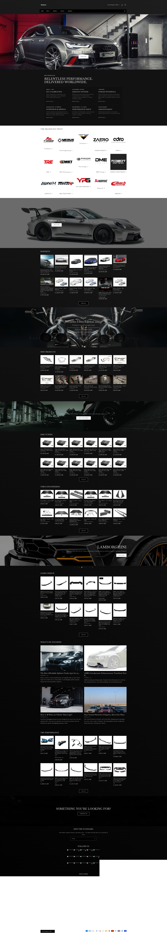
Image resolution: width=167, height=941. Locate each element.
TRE (47, 172)
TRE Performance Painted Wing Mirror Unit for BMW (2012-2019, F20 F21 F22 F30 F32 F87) (46, 748)
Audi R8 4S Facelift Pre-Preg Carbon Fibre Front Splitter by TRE (47, 779)
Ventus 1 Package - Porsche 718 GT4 (76, 289)
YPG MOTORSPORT (82, 186)
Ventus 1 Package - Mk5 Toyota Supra (118, 289)
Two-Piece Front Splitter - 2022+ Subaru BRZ (90, 501)
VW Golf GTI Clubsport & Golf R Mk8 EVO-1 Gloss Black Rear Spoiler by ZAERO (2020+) (61, 593)
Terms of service (68, 936)
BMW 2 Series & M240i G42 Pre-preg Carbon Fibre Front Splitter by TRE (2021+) (61, 780)
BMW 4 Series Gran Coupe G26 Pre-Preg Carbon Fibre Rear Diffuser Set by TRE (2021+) (105, 775)
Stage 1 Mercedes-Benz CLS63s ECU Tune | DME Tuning (61, 470)
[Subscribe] (94, 838)
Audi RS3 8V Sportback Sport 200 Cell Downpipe (75, 366)
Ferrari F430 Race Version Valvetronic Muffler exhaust (105, 386)
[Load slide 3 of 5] (82, 567)
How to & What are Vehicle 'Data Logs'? (56, 715)
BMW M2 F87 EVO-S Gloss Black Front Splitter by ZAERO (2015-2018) (119, 620)
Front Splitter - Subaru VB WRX (90, 519)
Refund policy (54, 936)
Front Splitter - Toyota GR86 (47, 500)
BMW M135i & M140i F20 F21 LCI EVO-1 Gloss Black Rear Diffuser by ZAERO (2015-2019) (76, 593)
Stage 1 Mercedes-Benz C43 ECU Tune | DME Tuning (90, 449)
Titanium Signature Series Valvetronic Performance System (83, 333)
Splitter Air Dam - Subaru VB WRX (119, 519)
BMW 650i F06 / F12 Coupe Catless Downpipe (105, 366)
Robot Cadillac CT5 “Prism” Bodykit (76, 270)
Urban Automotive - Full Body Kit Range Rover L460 (46, 270)
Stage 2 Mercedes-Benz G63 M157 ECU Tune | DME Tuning (119, 470)
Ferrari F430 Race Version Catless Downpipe (75, 386)
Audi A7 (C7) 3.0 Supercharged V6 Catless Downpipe (60, 367)
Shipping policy (75, 936)
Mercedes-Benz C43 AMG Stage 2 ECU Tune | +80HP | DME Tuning (105, 450)
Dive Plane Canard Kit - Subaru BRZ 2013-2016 (118, 501)
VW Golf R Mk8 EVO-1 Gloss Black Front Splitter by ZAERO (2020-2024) (76, 620)
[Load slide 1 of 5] (77, 567)
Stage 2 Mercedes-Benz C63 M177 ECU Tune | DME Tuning (119, 450)
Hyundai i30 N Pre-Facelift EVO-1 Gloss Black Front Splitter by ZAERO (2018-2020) (105, 623)
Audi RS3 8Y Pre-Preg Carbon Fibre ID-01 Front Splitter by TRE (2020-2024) (119, 752)
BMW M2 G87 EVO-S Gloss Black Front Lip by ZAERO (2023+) (46, 593)
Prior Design (83, 166)
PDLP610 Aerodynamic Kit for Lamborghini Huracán (119, 265)
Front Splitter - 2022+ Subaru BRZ (105, 501)
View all (83, 303)
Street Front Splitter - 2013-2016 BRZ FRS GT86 (61, 519)
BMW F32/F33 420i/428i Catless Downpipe (118, 366)
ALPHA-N (47, 193)
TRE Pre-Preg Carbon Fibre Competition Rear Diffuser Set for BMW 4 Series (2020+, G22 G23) (119, 780)
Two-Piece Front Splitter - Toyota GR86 (61, 501)
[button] (125, 4)
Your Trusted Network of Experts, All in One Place (104, 715)
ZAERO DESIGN (100, 150)
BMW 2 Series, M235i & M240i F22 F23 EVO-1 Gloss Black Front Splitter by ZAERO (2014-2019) (105, 593)
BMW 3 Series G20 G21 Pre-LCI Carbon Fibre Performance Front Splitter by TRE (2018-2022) (90, 748)
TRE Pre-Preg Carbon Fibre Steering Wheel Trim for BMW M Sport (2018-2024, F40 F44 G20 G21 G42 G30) (76, 752)
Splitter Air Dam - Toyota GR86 (75, 501)
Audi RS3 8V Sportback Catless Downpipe (89, 366)
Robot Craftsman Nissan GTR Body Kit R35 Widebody (104, 267)
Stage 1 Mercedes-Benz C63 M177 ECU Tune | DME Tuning (46, 470)
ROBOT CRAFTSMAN (117, 172)
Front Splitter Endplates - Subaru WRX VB (104, 519)
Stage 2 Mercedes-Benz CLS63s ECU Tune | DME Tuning (75, 470)
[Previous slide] (74, 567)
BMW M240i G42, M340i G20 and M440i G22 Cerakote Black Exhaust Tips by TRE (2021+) (61, 752)
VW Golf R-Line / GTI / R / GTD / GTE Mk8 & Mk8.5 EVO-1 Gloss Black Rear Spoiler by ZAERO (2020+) (90, 593)
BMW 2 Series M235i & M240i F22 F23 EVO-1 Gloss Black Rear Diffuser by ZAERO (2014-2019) (119, 593)
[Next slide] (89, 567)
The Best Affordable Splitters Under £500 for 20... (59, 673)
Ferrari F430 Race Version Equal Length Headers (61, 386)
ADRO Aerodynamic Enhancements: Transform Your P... (105, 674)
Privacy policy (61, 936)
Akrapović (100, 188)
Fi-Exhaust (47, 149)
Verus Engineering (65, 150)
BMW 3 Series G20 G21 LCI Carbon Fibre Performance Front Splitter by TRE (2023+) (105, 748)
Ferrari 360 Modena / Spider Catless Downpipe (119, 386)
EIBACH (117, 193)
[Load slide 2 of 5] (80, 567)
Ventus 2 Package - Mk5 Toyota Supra (89, 289)
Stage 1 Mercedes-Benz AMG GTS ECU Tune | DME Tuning (61, 450)
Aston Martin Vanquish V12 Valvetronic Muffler (46, 366)
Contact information (83, 936)
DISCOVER (83, 56)
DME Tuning (100, 172)
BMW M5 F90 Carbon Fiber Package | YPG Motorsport (105, 293)
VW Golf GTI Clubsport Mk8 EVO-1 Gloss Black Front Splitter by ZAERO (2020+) (90, 620)
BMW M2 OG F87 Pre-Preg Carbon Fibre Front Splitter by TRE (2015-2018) (90, 775)
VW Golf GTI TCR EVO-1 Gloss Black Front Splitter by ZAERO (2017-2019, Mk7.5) (61, 615)
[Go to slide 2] (83, 67)
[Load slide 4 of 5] (84, 567)
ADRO (118, 150)
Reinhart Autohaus (47, 936)
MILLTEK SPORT (65, 193)
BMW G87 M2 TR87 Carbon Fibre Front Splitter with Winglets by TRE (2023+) (76, 779)
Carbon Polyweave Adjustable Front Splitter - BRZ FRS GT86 (76, 520)
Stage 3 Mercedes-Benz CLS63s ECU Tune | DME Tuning (90, 470)
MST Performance (65, 172)
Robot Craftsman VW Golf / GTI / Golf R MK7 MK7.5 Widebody (90, 269)
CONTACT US (83, 813)
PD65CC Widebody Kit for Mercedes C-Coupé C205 (61, 267)
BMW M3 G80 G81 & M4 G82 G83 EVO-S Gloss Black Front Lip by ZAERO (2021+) (47, 613)
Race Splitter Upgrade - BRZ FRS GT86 (47, 519)
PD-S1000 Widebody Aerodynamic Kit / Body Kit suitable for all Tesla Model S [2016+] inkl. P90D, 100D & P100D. (46, 289)
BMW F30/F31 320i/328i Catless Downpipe (45, 386)
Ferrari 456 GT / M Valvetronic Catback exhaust (90, 386)
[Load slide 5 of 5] (86, 567)
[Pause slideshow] (92, 567)
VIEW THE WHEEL (83, 418)
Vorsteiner (83, 143)
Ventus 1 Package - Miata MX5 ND (60, 289)
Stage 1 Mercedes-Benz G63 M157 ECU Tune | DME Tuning (105, 470)
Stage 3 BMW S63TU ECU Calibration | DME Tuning (46, 449)
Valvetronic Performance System (83, 329)
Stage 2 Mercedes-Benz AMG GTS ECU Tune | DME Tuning (76, 450)
